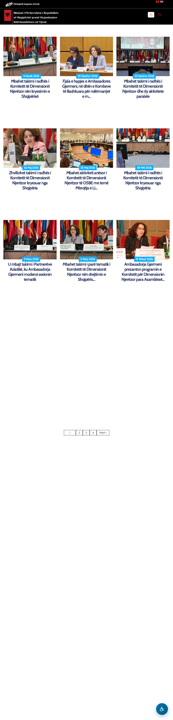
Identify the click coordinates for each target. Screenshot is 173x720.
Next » (103, 432)
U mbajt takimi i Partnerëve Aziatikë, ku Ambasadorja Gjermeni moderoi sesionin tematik (30, 272)
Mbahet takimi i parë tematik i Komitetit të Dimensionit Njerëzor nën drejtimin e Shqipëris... (86, 272)
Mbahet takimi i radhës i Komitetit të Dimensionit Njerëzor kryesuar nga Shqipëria (143, 180)
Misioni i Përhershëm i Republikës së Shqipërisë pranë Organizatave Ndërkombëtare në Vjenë (36, 17)
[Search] (159, 14)
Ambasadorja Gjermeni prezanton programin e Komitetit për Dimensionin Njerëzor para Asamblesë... (143, 272)
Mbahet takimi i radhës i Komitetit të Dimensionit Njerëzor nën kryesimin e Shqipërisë (30, 89)
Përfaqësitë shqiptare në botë (26, 4)
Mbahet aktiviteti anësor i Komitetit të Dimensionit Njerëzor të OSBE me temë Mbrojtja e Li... (86, 180)
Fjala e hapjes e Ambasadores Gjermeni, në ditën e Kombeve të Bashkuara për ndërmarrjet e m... (86, 89)
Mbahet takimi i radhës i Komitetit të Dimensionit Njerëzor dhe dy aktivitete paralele (143, 89)
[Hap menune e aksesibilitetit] (162, 709)
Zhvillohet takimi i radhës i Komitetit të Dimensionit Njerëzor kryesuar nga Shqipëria (30, 180)
